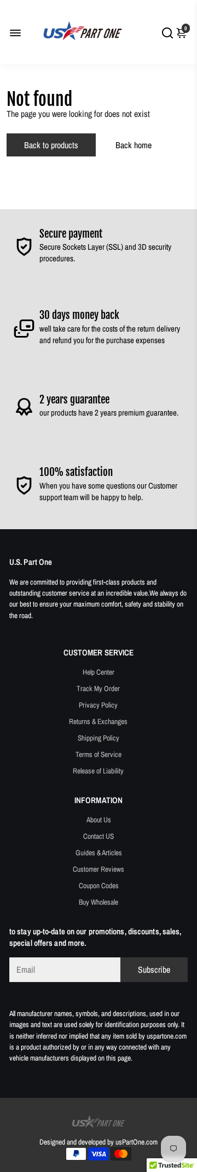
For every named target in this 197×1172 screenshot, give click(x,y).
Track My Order (98, 688)
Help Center (98, 672)
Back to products (51, 145)
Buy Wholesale (98, 902)
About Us (98, 820)
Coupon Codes (99, 885)
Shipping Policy (98, 738)
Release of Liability (98, 771)
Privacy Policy (98, 705)
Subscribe (154, 969)
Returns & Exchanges (98, 721)
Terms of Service (98, 754)
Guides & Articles (99, 852)
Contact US (98, 836)
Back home (133, 145)
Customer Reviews (98, 869)
